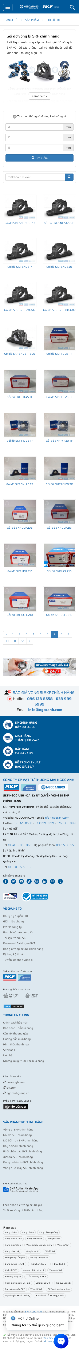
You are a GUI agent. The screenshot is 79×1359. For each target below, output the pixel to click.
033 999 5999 (44, 823)
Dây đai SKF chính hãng (18, 1146)
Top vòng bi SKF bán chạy (17, 1295)
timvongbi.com (15, 1082)
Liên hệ (7, 1055)
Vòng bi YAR (63, 1245)
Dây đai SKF (60, 1263)
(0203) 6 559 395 (19, 867)
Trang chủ (10, 20)
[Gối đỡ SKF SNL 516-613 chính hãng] (19, 207)
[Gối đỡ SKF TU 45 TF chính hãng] (19, 381)
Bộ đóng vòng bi (13, 1276)
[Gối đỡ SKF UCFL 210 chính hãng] (19, 599)
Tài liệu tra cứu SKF (15, 938)
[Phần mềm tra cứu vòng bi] (15, 1106)
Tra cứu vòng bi (63, 1282)
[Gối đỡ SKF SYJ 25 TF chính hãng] (19, 468)
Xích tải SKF (11, 1270)
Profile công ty (12, 927)
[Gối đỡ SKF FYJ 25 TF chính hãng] (19, 424)
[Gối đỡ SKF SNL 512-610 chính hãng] (59, 207)
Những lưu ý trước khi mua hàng (23, 1061)
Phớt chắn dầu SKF (39, 1263)
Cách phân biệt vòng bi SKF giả (22, 1205)
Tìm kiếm (41, 158)
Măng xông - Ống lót (15, 1257)
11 (15, 641)
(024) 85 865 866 (20, 845)
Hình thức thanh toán (16, 1044)
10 (7, 641)
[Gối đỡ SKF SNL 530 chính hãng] (59, 250)
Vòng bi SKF (36, 1289)
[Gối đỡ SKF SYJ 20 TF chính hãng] (59, 468)
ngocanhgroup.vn (17, 1093)
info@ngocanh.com (56, 817)
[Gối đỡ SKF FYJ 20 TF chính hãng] (59, 424)
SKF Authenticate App (59, 1289)
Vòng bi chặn (53, 1238)
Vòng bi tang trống (48, 1232)
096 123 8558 (23, 823)
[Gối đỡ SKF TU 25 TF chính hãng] (59, 381)
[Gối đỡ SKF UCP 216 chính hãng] (59, 555)
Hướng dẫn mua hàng (17, 1039)
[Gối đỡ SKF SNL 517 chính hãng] (19, 250)
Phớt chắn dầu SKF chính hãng (22, 1151)
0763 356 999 (66, 823)
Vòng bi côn (28, 1232)
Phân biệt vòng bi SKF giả (17, 1282)
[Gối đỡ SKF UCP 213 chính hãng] (59, 512)
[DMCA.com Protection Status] (13, 1006)
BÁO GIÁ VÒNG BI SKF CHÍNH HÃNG (44, 693)
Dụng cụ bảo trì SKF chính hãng (23, 1162)
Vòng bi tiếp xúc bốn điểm (39, 1245)
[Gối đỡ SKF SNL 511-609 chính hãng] (19, 337)
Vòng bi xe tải (32, 1251)
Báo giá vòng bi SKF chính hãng (23, 949)
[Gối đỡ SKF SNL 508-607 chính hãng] (59, 294)
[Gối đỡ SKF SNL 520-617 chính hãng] (19, 294)
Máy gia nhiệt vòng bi (33, 1270)
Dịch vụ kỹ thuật (13, 954)
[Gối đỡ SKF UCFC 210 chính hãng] (59, 599)
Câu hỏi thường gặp (15, 1033)
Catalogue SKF (43, 1282)
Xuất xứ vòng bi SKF (36, 1276)
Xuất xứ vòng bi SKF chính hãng (23, 1210)
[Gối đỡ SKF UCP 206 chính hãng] (19, 512)
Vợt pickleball (26, 1076)
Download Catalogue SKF (19, 943)
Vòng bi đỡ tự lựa (13, 1238)
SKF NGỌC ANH (33, 1312)
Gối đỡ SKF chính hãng (17, 1135)
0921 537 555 (65, 845)
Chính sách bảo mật (15, 1022)
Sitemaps (9, 1050)
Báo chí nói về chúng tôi (18, 932)
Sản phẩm (32, 20)
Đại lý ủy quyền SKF (16, 916)
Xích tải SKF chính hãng (18, 1157)
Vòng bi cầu (11, 1232)
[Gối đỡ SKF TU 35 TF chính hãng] (59, 337)
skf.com (11, 1087)
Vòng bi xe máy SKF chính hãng (23, 1168)
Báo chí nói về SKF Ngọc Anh (50, 1295)
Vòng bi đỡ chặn (13, 1245)
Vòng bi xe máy (12, 1251)
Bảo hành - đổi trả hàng (18, 1028)
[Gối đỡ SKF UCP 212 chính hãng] (19, 555)
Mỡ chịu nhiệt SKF (39, 1257)
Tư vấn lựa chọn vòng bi (18, 960)
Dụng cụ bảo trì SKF (14, 1263)
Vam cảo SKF (55, 1270)
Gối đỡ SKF (53, 20)
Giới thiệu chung (13, 921)
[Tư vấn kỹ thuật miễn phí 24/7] (39, 667)
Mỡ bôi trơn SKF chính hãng (21, 1140)
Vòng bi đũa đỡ (34, 1238)
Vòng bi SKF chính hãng (18, 1129)
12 (22, 641)
